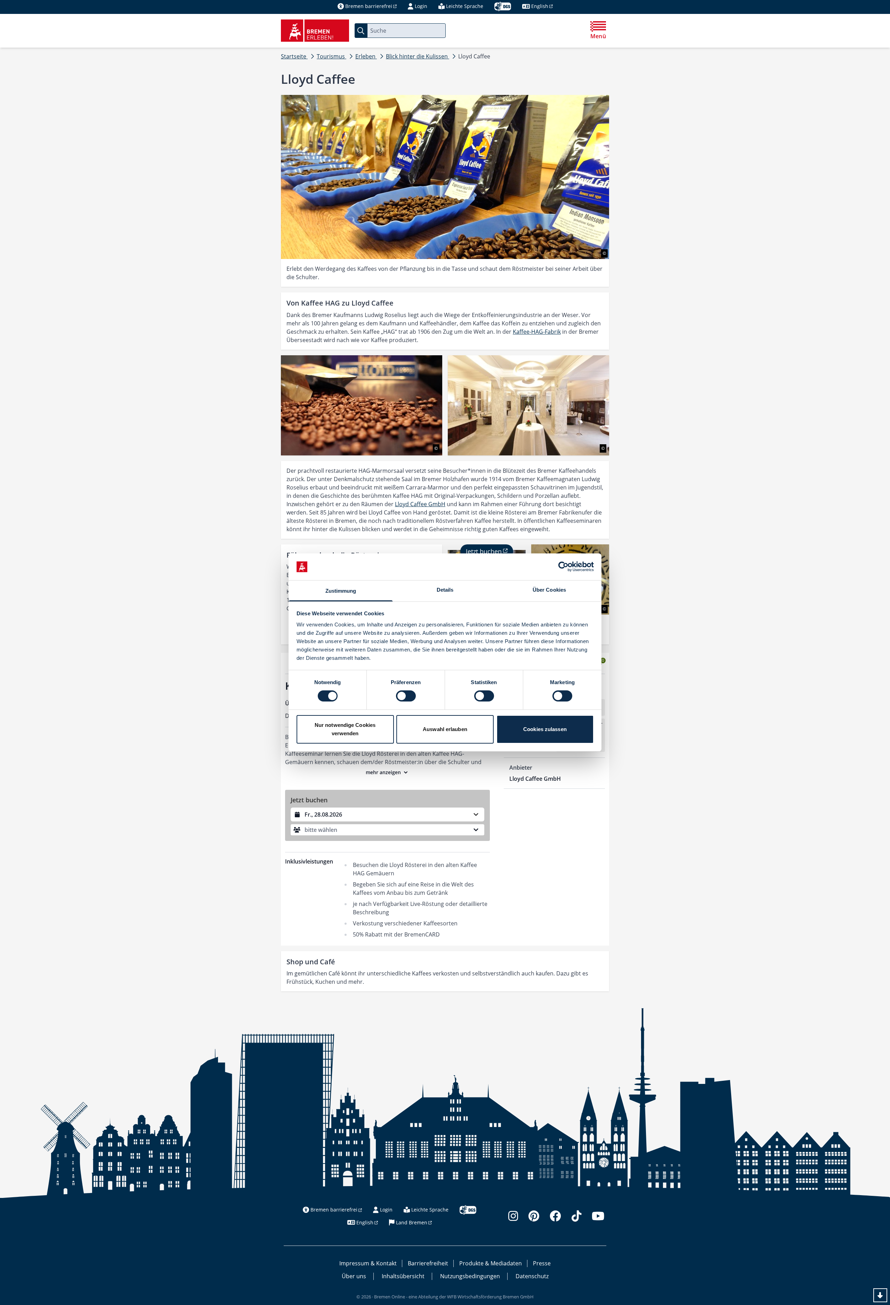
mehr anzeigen (383, 772)
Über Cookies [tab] (549, 590)
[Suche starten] (361, 30)
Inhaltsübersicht (403, 1276)
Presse (542, 1263)
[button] (387, 829)
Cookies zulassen (545, 729)
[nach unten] (880, 1295)
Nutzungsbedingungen (470, 1276)
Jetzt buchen (484, 551)
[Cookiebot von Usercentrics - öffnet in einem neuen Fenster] (563, 566)
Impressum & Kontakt (368, 1263)
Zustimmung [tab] (340, 591)
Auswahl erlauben (445, 729)
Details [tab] (445, 590)
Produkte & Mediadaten (490, 1263)
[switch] (406, 696)
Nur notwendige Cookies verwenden (345, 729)
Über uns (354, 1276)
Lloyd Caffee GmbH (420, 504)
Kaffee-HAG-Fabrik (537, 331)
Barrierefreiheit (428, 1263)
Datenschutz (532, 1276)
